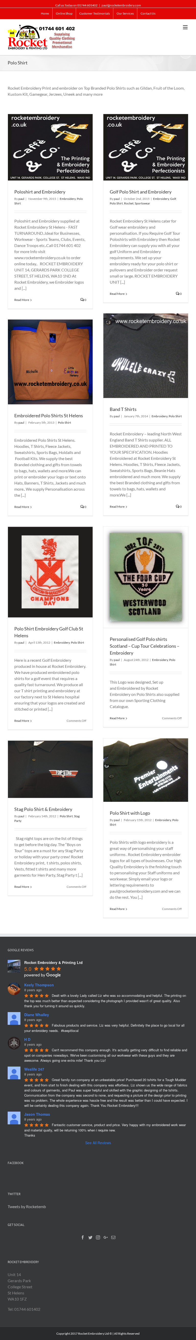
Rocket (128, 203)
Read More (21, 300)
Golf (173, 199)
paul (21, 199)
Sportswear (142, 203)
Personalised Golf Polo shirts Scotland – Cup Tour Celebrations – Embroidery (144, 646)
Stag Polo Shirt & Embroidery (43, 809)
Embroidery (68, 199)
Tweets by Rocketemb (27, 1206)
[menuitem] (45, 13)
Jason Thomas (37, 1114)
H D (27, 1039)
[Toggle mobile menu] (185, 27)
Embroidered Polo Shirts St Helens (48, 415)
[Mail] (113, 1237)
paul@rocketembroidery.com (121, 5)
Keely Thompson (39, 984)
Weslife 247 (34, 1069)
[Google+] (106, 1237)
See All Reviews (98, 1142)
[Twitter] (90, 1237)
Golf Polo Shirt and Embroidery (141, 192)
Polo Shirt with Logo (130, 813)
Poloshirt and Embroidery (39, 192)
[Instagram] (98, 1237)
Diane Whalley (36, 1014)
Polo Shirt (116, 203)
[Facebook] (83, 1237)
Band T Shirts (123, 409)
